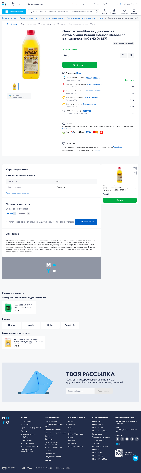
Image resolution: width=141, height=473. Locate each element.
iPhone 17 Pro (97, 456)
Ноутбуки (96, 443)
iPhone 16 (96, 421)
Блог (68, 4)
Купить (79, 65)
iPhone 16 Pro (97, 428)
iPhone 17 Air (97, 453)
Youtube (117, 439)
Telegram (132, 439)
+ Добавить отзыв (86, 222)
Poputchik (70, 325)
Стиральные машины (101, 437)
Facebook (122, 439)
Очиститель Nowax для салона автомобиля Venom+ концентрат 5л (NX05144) (23, 305)
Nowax (11, 325)
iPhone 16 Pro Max (99, 431)
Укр (132, 4)
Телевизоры (97, 434)
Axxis (31, 325)
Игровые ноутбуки (100, 446)
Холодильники (98, 440)
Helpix (50, 325)
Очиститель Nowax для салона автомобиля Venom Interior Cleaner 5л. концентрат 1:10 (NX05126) (28, 341)
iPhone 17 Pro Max (99, 459)
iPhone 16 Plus (97, 424)
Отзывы (10, 214)
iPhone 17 (96, 449)
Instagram (127, 439)
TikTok (137, 439)
